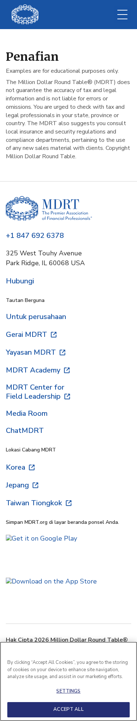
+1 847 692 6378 (35, 235)
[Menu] (122, 14)
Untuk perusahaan (36, 316)
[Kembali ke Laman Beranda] (25, 14)
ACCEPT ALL (68, 709)
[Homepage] (49, 209)
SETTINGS (68, 691)
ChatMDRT (25, 430)
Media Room (26, 413)
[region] (68, 681)
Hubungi (20, 281)
